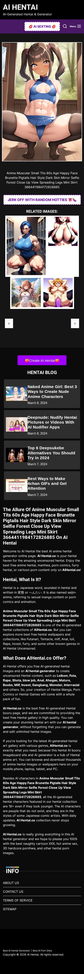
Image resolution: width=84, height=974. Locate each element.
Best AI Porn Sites (42, 950)
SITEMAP (9, 909)
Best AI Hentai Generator (16, 950)
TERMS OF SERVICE (18, 900)
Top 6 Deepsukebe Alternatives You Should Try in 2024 (51, 453)
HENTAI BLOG (42, 372)
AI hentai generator (40, 671)
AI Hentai (20, 7)
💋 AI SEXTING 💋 (42, 26)
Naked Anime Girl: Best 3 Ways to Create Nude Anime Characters (52, 391)
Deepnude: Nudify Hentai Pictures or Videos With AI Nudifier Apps (52, 422)
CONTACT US (13, 892)
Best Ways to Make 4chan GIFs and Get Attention (47, 483)
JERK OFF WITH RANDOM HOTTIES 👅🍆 (42, 200)
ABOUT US (11, 883)
